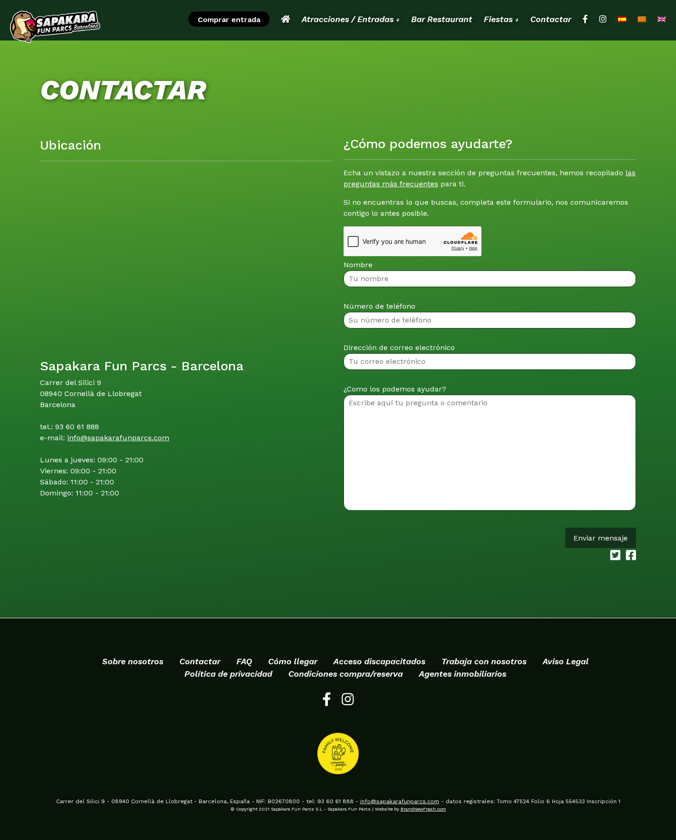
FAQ (244, 661)
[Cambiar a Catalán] (642, 19)
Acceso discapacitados (379, 661)
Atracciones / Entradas (351, 19)
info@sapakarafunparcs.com (118, 437)
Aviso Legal (566, 661)
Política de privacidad (228, 674)
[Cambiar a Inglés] (662, 19)
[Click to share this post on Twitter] (613, 556)
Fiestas (501, 19)
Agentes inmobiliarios (462, 674)
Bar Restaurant (441, 19)
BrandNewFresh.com (423, 808)
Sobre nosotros (132, 661)
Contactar (550, 19)
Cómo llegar (292, 661)
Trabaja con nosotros (484, 661)
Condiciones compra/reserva (345, 674)
